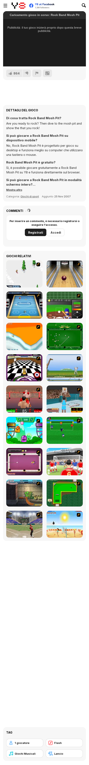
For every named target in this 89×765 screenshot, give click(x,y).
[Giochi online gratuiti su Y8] (18, 5)
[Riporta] (36, 73)
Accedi (56, 232)
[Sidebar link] (5, 5)
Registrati (35, 232)
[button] (14, 189)
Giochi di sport (29, 196)
